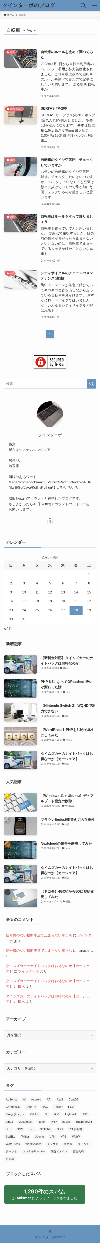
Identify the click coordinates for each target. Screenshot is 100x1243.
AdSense (11, 1099)
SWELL (10, 1136)
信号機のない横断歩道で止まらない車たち (39, 935)
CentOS (74, 1099)
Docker (58, 1107)
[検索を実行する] (91, 384)
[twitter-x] (50, 521)
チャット (11, 1151)
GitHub (34, 1114)
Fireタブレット (15, 1114)
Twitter (25, 1136)
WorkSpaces (33, 1144)
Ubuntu (39, 1136)
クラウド (52, 1144)
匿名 (21, 987)
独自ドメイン (58, 1151)
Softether (45, 1129)
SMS (20, 1129)
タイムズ (83, 1144)
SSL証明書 (75, 1129)
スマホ (68, 1144)
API (49, 1099)
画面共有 (78, 1151)
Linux (9, 1121)
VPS (64, 1136)
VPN (52, 1136)
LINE (84, 1114)
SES (8, 1129)
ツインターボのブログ (28, 5)
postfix (66, 1121)
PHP (54, 1121)
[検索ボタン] (83, 5)
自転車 (10, 1159)
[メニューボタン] (94, 5)
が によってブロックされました (47, 1196)
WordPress (13, 1144)
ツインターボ (28, 971)
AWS (60, 1099)
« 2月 (8, 629)
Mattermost (25, 1121)
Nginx (41, 1121)
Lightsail (70, 1114)
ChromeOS (13, 1107)
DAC (45, 1107)
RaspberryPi (84, 1121)
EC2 (71, 1107)
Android (36, 1099)
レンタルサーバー (34, 1151)
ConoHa (31, 1107)
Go (46, 1114)
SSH (60, 1129)
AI (24, 1099)
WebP (76, 1136)
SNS (31, 1129)
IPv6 (57, 1114)
